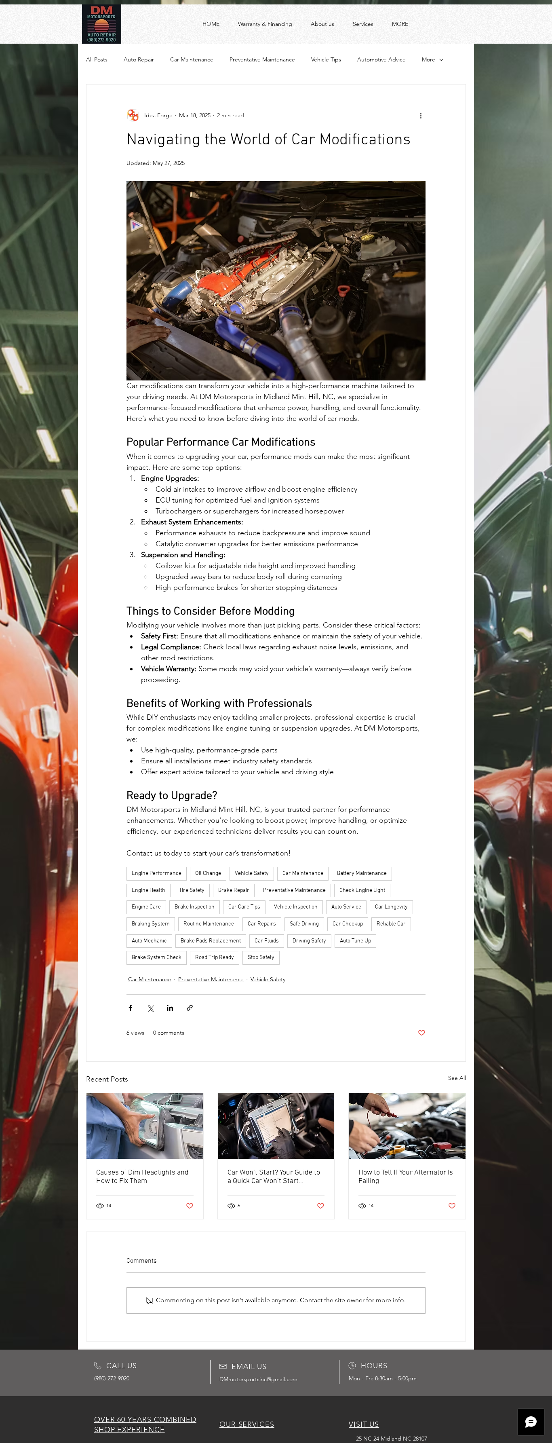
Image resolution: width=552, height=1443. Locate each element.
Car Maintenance (191, 59)
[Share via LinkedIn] (170, 1008)
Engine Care (146, 907)
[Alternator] (407, 1126)
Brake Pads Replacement (211, 941)
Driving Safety (309, 941)
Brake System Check (156, 957)
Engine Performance (156, 873)
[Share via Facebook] (130, 1008)
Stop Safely (261, 957)
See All (457, 1078)
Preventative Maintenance (262, 59)
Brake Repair (233, 890)
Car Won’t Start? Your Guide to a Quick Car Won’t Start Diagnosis (274, 1176)
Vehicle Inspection (296, 907)
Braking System (151, 924)
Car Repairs (262, 924)
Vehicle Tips (326, 59)
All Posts (96, 59)
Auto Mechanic (149, 941)
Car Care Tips (244, 907)
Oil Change (208, 873)
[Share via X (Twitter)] (150, 1008)
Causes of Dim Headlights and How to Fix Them (142, 1176)
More (428, 59)
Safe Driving (304, 924)
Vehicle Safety (252, 873)
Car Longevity (391, 907)
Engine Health (148, 890)
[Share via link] (190, 1008)
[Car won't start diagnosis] (276, 1126)
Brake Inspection (195, 907)
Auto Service (346, 907)
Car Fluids (267, 941)
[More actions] (421, 115)
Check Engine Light (362, 890)
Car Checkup (348, 924)
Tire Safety (191, 890)
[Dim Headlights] (144, 1126)
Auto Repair (139, 59)
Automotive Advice (381, 59)
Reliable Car (391, 924)
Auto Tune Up (355, 941)
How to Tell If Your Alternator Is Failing (405, 1176)
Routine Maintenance (208, 924)
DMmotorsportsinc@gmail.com (258, 1379)
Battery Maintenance (362, 873)
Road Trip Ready (214, 957)
